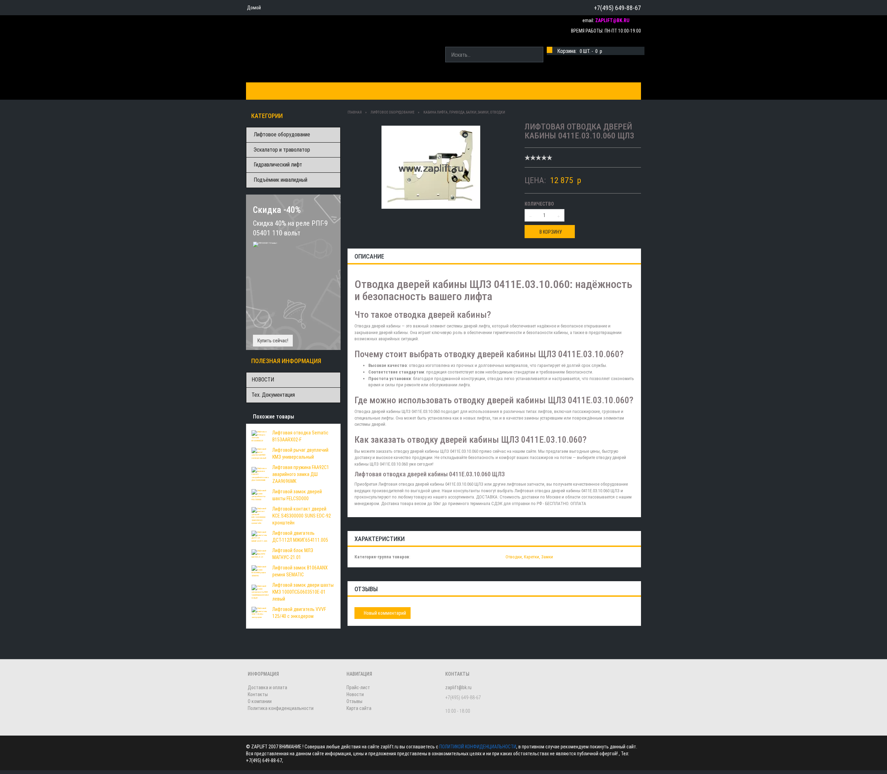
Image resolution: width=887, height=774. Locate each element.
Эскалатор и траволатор (282, 149)
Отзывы (354, 701)
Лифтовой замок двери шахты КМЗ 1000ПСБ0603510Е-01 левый (303, 592)
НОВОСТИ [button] (472, 91)
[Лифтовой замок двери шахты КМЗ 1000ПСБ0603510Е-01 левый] (260, 591)
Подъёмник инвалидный (280, 180)
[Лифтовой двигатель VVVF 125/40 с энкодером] (260, 612)
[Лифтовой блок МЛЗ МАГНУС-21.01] (260, 553)
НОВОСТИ (263, 379)
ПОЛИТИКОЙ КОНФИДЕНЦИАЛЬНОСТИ (477, 746)
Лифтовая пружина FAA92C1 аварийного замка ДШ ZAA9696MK (300, 474)
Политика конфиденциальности (281, 708)
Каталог (262, 91)
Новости (355, 694)
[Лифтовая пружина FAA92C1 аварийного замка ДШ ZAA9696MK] (260, 474)
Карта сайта (358, 708)
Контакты (393, 91)
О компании (433, 91)
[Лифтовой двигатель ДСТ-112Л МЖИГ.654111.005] (260, 536)
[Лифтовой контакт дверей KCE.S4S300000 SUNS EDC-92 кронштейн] (260, 515)
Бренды (294, 91)
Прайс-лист (358, 687)
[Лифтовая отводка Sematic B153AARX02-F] (260, 436)
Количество (539, 204)
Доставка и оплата (342, 91)
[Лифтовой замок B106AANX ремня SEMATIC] (260, 571)
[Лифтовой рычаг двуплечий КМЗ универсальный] (260, 453)
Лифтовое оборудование (282, 134)
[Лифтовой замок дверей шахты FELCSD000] (260, 494)
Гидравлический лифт (278, 164)
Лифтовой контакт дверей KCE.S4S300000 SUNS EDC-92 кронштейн (301, 515)
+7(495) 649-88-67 (617, 7)
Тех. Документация (273, 395)
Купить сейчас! (272, 340)
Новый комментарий (384, 613)
